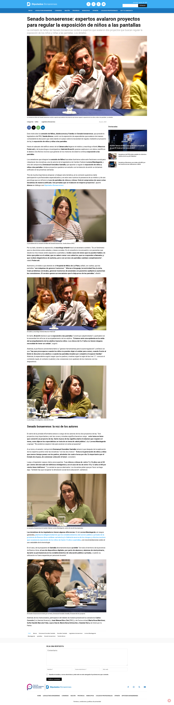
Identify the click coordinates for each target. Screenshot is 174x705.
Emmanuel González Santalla (47, 633)
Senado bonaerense (49, 636)
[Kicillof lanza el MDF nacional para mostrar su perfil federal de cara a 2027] (127, 140)
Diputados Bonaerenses (53, 185)
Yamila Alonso (61, 636)
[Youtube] (104, 4)
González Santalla (62, 633)
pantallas (39, 636)
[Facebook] (88, 4)
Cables (36, 122)
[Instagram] (94, 4)
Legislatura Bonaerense (48, 122)
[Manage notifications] (169, 700)
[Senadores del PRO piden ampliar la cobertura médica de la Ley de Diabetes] (112, 156)
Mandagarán (31, 636)
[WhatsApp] (38, 128)
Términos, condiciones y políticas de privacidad (87, 701)
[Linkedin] (43, 128)
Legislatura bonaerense (75, 633)
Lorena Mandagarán (90, 633)
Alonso (35, 633)
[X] (99, 4)
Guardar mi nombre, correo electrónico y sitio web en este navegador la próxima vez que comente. (79, 674)
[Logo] (51, 4)
